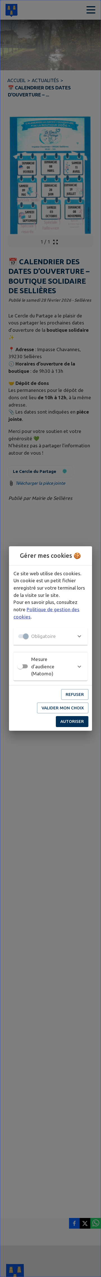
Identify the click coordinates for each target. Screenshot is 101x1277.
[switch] (20, 666)
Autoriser (72, 721)
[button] (50, 636)
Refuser (75, 694)
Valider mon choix (63, 707)
